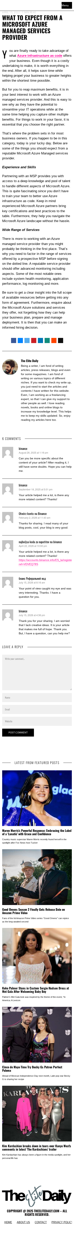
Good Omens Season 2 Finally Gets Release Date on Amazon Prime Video (33, 911)
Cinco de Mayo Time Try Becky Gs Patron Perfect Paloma (32, 1068)
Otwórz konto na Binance (33, 513)
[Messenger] (20, 340)
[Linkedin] (40, 340)
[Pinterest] (33, 340)
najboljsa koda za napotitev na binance (40, 542)
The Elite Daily (29, 360)
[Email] (60, 340)
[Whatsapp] (47, 340)
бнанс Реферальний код (32, 578)
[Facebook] (13, 340)
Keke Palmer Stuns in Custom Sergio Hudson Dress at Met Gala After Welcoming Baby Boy (35, 990)
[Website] (23, 426)
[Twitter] (27, 340)
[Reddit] (53, 340)
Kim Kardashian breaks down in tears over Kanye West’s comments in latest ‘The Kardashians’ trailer (36, 1147)
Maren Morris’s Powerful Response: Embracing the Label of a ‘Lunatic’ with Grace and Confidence (36, 832)
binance (23, 448)
